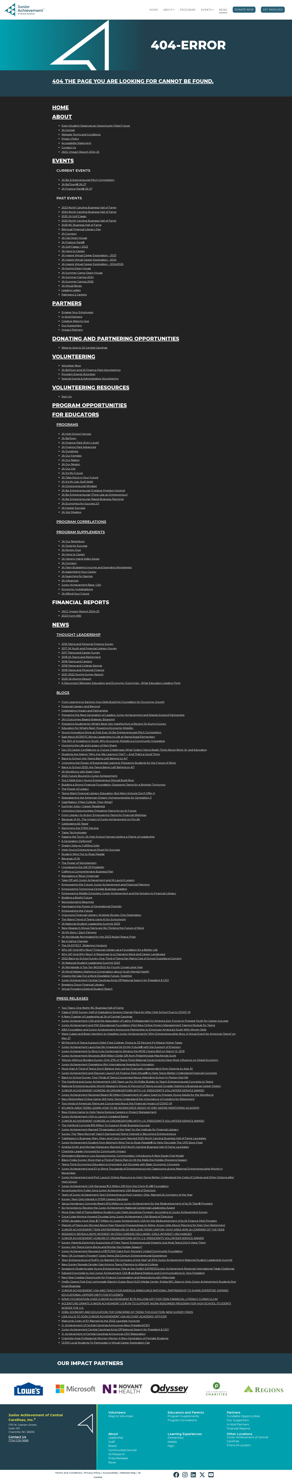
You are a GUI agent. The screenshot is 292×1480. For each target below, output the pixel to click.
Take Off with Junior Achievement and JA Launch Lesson (98, 880)
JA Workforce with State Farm (81, 771)
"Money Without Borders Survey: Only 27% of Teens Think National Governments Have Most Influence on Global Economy (140, 1060)
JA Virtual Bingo (72, 285)
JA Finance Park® (73, 242)
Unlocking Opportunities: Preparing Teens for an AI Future (99, 810)
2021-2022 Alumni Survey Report (82, 674)
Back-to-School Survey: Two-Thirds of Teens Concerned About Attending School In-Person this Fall (125, 1077)
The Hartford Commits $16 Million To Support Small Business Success (106, 1125)
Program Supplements (80, 532)
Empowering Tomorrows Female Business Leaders (94, 889)
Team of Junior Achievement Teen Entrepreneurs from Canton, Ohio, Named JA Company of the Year (127, 1194)
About (168, 9)
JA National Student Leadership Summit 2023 (91, 923)
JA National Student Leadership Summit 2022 (91, 962)
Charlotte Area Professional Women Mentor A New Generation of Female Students (115, 1338)
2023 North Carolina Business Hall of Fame (89, 207)
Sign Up (67, 396)
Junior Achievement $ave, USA (81, 584)
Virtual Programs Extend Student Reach (87, 988)
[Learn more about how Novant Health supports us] (122, 1389)
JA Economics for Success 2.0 (80, 503)
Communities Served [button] (122, 1450)
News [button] (112, 1462)
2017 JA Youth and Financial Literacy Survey (89, 648)
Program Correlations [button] (182, 1420)
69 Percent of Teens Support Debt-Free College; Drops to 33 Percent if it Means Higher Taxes (122, 1042)
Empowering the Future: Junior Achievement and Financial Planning (106, 884)
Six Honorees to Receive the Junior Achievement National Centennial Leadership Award (118, 1207)
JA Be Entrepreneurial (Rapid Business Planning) (93, 499)
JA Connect (69, 233)
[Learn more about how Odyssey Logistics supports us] (169, 1389)
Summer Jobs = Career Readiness (83, 806)
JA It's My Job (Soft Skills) (77, 481)
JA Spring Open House (76, 268)
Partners (66, 303)
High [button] (171, 1446)
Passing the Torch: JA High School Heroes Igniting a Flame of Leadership (108, 836)
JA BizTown (69, 438)
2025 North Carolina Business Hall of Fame (89, 220)
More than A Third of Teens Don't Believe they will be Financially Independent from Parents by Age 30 (127, 1068)
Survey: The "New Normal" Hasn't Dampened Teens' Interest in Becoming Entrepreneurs (119, 1133)
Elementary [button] (176, 1437)
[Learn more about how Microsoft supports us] (75, 1389)
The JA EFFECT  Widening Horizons (84, 945)
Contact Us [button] (17, 1436)
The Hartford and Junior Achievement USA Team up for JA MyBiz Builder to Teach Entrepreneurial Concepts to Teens (137, 1081)
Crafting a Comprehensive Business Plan (87, 871)
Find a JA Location (239, 1445)
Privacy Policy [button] (92, 1472)
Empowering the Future (77, 910)
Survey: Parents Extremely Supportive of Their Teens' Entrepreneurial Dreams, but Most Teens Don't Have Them (134, 1242)
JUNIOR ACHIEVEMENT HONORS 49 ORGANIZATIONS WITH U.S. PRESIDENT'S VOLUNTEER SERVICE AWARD (133, 1090)
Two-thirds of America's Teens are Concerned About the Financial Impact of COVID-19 (117, 1103)
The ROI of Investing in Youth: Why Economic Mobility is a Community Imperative (113, 741)
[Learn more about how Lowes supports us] (29, 1389)
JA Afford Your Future (75, 593)
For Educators (75, 414)
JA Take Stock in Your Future (80, 477)
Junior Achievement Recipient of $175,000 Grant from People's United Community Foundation (122, 1251)
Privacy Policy (70, 138)
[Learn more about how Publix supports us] (216, 1389)
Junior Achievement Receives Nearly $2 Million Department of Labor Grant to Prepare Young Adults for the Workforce (138, 1094)
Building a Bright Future (77, 897)
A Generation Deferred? (77, 841)
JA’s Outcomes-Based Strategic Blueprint (88, 719)
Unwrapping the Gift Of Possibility (83, 867)
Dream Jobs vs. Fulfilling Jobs (80, 845)
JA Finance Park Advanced (79, 447)
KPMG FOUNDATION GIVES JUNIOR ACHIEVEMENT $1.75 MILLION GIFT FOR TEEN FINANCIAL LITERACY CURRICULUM (140, 1299)
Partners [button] (233, 1412)
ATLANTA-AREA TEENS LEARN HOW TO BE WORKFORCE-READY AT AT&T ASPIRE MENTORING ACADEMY (130, 1107)
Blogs (62, 692)
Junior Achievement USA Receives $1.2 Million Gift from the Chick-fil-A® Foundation (115, 1186)
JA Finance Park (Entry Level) (80, 442)
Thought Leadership (78, 634)
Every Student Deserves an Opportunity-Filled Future (96, 125)
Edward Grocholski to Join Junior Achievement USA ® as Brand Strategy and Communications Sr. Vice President (133, 1273)
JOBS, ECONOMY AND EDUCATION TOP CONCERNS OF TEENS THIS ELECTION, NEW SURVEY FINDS (127, 1312)
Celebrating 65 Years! (75, 823)
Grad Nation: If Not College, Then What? (87, 802)
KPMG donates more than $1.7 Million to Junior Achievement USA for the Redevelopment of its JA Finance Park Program (139, 1220)
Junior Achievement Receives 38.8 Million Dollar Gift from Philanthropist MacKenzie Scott (119, 1055)
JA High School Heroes (76, 433)
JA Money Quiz (71, 550)
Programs (188, 9)
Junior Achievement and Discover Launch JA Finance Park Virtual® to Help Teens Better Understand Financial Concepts (139, 1073)
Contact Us (69, 147)
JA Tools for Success (74, 545)
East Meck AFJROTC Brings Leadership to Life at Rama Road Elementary (108, 736)
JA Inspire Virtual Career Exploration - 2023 (89, 255)
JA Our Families (71, 455)
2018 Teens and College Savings (82, 665)
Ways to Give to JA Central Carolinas (84, 347)
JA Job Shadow (71, 512)
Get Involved (273, 9)
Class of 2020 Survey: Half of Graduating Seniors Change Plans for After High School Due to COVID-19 (126, 1012)
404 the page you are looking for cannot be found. (133, 81)
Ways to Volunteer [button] (120, 1416)
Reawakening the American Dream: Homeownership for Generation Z (107, 797)
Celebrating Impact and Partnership (85, 710)
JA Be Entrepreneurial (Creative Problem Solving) (93, 490)
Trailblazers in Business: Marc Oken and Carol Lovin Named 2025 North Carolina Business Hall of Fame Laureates (134, 1138)
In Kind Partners (72, 316)
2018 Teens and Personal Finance (83, 670)
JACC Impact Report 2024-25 (80, 151)
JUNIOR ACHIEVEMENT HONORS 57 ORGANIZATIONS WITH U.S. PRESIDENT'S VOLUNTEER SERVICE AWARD (133, 1238)
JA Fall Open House (74, 238)
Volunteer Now (71, 365)
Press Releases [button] (118, 1458)
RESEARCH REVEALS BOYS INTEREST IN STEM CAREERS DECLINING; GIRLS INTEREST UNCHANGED (127, 1234)
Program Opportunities (89, 405)
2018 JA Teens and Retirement (81, 657)
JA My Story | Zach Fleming (79, 932)
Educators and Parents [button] (186, 1412)
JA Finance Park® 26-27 (77, 188)
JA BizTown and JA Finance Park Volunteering (91, 370)
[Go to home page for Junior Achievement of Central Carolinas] (25, 10)
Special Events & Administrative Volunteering (90, 378)
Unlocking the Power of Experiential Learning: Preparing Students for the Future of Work (119, 762)
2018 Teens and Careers (77, 661)
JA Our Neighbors (73, 541)
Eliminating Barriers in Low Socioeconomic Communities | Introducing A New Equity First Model (123, 1155)
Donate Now (244, 9)
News (223, 9)
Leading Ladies (71, 290)
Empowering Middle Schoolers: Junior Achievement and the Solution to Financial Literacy (119, 893)
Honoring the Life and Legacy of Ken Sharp (89, 745)
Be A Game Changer (75, 941)
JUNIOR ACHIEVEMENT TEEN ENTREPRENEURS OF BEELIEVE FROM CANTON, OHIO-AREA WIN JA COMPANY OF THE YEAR (143, 1229)
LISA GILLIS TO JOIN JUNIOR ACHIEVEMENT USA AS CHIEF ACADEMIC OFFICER (114, 1316)
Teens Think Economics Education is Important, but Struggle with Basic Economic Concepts (120, 1164)
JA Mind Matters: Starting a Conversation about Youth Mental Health (105, 971)
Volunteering (73, 356)
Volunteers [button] (117, 1412)
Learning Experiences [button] (185, 1434)
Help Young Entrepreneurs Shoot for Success (91, 849)
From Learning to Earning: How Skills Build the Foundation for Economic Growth (113, 702)
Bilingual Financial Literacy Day (81, 229)
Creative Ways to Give (75, 321)
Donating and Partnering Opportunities (115, 339)
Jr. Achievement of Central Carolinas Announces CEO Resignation (103, 1333)
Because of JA (71, 858)
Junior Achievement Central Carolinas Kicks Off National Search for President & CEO (115, 980)
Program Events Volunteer (78, 374)
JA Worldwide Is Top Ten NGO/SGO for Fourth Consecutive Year (102, 967)
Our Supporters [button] (238, 1420)
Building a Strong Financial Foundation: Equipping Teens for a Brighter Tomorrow (113, 784)
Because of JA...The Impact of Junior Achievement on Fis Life (101, 819)
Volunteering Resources (90, 387)
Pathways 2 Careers (74, 294)
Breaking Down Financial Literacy (83, 984)
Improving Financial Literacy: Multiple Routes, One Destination (101, 915)
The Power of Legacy (75, 788)
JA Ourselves (70, 451)
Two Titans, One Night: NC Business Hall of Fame (93, 1007)
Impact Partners (72, 329)
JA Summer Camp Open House (82, 272)
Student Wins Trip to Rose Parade (83, 854)
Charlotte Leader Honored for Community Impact (94, 1151)
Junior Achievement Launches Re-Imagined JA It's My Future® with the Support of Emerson (121, 1047)
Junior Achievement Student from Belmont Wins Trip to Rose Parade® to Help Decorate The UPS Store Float (132, 1142)
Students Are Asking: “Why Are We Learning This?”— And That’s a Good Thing (111, 754)
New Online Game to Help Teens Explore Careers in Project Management (109, 1112)
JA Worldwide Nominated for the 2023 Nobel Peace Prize (99, 936)
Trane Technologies (74, 832)
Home (153, 9)
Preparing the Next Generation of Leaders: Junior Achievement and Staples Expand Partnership (123, 715)
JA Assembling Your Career (79, 571)
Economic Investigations (77, 589)
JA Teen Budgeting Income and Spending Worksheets (97, 567)
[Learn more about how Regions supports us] (263, 1389)
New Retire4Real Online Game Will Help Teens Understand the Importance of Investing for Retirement (128, 1099)
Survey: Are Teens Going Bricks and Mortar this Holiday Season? (102, 1247)
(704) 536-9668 (18, 1440)
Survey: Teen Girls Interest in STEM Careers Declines (95, 1199)
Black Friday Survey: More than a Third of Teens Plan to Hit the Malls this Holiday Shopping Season (124, 1160)
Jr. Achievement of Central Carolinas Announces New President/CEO (106, 1325)
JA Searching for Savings (77, 576)
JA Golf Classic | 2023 (75, 246)
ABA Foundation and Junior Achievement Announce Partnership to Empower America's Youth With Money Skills (134, 1029)
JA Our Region (71, 464)
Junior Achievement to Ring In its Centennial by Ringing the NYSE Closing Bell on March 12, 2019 (123, 1051)
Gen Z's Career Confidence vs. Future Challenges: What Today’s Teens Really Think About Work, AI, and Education (134, 749)
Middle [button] (172, 1441)
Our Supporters (72, 325)
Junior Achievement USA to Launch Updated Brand (95, 1116)
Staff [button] (111, 1441)
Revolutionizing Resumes (78, 902)
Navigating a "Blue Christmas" (80, 876)
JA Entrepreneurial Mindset (79, 486)
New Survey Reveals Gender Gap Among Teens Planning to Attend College (110, 1264)
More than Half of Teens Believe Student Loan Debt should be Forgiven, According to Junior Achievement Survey (135, 1212)
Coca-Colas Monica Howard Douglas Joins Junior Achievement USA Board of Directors (117, 1216)
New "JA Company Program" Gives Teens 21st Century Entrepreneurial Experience (114, 1255)
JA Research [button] (116, 1454)
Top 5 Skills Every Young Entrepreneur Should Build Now (98, 780)
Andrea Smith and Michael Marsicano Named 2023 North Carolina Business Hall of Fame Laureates (125, 1147)
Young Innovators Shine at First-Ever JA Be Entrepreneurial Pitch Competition (111, 732)
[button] (173, 9)
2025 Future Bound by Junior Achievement (89, 775)
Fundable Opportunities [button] (243, 1416)
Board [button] (112, 1446)
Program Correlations (81, 521)
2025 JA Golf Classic (74, 216)
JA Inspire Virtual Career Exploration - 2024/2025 (93, 264)
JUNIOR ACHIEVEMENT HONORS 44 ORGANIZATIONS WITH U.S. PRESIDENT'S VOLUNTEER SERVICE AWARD (133, 1120)
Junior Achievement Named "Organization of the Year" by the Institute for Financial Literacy (120, 1129)
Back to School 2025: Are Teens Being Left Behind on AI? (98, 767)
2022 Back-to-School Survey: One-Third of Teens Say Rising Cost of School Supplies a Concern (121, 958)
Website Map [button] (128, 1472)
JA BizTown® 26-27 (74, 184)
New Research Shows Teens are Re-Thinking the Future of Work (103, 928)
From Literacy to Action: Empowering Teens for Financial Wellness (104, 815)
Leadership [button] (115, 1437)
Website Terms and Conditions (81, 134)
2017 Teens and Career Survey (81, 652)
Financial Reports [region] (238, 1428)
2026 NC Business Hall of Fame (82, 225)
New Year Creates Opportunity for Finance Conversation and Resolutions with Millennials (118, 1277)
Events (206, 9)
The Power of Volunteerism (79, 863)
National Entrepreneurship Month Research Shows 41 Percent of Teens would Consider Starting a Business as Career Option (141, 1086)
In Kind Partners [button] (238, 1424)
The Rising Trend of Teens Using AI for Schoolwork (94, 919)
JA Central (68, 130)
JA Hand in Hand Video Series (80, 558)
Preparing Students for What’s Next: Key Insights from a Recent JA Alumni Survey (114, 723)
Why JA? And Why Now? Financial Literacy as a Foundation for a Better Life (110, 949)
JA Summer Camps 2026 (77, 281)
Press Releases (72, 998)
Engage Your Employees (77, 312)
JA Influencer (70, 580)
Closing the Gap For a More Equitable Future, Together (97, 975)
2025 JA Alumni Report (76, 678)
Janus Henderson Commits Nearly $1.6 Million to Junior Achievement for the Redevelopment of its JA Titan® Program (137, 1203)
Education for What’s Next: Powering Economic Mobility (98, 728)
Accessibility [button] (110, 1472)
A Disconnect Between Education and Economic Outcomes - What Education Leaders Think (121, 683)
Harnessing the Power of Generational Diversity (92, 906)
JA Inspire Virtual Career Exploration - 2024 (89, 259)
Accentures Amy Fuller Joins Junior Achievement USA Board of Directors (108, 1190)
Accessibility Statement (76, 143)
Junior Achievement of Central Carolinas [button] (247, 1439)
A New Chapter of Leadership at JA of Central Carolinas (97, 1016)
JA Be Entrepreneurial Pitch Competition (88, 180)
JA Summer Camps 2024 (78, 277)
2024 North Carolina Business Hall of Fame (89, 212)
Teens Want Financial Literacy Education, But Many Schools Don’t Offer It (108, 793)
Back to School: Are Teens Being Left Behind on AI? (95, 758)
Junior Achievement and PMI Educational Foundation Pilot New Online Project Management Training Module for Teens (138, 1025)
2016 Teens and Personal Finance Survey (87, 644)
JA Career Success (73, 508)
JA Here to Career (73, 251)
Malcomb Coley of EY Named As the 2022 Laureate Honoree (101, 1320)
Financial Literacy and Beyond (81, 706)
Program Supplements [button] (183, 1416)
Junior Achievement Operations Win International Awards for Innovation (108, 1064)
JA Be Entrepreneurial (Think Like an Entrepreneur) (95, 494)
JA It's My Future (72, 473)
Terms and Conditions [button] (68, 1472)
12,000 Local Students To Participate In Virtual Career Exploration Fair (106, 1342)
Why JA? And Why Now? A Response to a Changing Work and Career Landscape (113, 954)
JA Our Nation (71, 460)
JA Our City (69, 468)
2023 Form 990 (71, 615)
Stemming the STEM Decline (80, 828)
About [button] (113, 1434)
